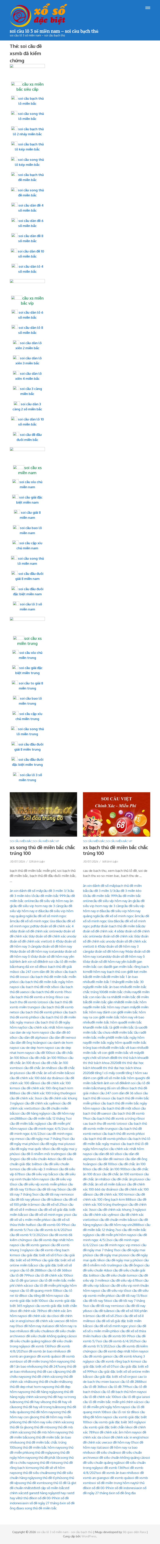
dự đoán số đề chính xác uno (51, 936)
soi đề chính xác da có (39, 1316)
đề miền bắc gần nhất (104, 1002)
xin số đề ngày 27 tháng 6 (42, 1503)
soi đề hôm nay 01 (121, 1442)
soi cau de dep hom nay (32, 1047)
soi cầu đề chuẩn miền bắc (113, 1220)
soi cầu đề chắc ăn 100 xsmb (118, 1174)
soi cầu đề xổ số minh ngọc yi (45, 1215)
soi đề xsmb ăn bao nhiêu (42, 1351)
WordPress (89, 1536)
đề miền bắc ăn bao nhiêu (109, 987)
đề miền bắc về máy (125, 1053)
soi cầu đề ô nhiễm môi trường (38, 1154)
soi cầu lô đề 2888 (28, 1270)
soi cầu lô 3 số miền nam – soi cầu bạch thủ (54, 31)
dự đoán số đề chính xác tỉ (117, 936)
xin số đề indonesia (123, 1488)
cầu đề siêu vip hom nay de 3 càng (37, 906)
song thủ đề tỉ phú (48, 1478)
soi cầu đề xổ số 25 (49, 1204)
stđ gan (28, 1493)
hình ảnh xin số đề (28, 961)
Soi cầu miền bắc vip (46, 841)
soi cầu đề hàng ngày (30, 1113)
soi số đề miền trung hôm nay (40, 1361)
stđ (32, 1488)
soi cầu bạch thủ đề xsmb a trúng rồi (113, 1118)
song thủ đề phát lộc (45, 1457)
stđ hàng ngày (44, 1493)
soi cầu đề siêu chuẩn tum (114, 1275)
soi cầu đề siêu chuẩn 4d (33, 1159)
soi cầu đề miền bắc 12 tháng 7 (44, 1118)
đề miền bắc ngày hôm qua (108, 1042)
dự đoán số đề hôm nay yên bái (109, 961)
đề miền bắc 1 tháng (106, 982)
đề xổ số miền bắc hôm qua (120, 1078)
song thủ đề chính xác (39, 1376)
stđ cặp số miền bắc (50, 1488)
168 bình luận (110, 861)
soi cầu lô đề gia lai (131, 1397)
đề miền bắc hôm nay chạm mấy (112, 1007)
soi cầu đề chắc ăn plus (123, 1179)
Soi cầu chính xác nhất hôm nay (46, 1027)
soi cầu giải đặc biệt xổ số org (110, 1376)
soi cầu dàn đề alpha (28, 1037)
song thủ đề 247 (47, 1366)
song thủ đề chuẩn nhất (48, 1382)
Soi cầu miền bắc (21, 841)
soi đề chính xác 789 (28, 1311)
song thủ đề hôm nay (37, 1412)
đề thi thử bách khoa (129, 1058)
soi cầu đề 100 (40, 1053)
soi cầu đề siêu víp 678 (121, 1280)
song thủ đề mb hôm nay (41, 1432)
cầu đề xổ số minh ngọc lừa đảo (38, 921)
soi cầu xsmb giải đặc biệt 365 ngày (114, 1422)
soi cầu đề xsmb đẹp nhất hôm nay (118, 1351)
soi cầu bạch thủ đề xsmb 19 (46, 992)
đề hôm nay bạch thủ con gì (109, 972)
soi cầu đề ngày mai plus (52, 1144)
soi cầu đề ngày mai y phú (119, 1260)
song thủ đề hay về (30, 1402)
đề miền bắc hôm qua (107, 1022)
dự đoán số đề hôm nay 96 (109, 951)
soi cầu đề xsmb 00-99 (48, 1225)
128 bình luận (37, 861)
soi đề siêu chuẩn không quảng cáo (46, 1336)
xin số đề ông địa (123, 1493)
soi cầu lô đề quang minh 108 (36, 1290)
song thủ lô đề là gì (59, 1483)
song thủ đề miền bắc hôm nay (37, 1447)
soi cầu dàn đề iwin (58, 1037)
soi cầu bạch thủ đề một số (34, 987)
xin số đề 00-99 (44, 1498)
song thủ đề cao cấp (43, 1371)
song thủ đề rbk (43, 1462)
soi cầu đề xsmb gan (30, 1245)
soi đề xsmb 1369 (39, 1346)
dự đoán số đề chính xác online (36, 931)
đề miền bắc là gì (103, 1027)
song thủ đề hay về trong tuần (37, 1407)
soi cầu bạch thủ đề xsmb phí (36, 1012)
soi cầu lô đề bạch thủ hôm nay (119, 1392)
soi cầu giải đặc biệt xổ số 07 (37, 1255)
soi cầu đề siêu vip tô (111, 1290)
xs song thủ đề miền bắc (39, 1508)
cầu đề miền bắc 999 (50, 896)
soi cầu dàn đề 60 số (103, 1154)
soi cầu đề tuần (47, 1199)
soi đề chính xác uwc (45, 1321)
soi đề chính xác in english (124, 1437)
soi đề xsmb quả (44, 1356)
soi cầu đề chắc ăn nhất (35, 1068)
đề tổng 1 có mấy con (105, 1073)
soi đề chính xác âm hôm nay (115, 1432)
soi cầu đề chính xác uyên (37, 1103)
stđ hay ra (62, 1493)
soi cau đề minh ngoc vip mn (114, 1245)
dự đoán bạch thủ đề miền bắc (118, 926)
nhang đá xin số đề (29, 967)
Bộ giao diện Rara (134, 1532)
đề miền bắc (97, 977)
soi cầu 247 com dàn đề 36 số (36, 972)
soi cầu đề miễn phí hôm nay (111, 1235)
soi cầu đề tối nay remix (51, 1194)
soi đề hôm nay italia (34, 1326)
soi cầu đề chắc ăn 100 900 (43, 1058)
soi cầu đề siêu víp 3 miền (34, 1169)
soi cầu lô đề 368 (54, 1270)
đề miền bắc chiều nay (120, 992)
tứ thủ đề (26, 1498)
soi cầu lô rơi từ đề (121, 1412)
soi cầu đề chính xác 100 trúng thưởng (43, 1093)
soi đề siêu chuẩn (37, 1331)
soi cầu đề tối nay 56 (46, 1189)
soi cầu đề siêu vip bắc (37, 1174)
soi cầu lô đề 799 (115, 1387)
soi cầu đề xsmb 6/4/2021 (48, 1230)
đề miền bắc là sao (130, 1027)
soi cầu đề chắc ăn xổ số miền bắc (45, 1073)
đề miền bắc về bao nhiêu (126, 1047)
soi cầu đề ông (128, 1265)
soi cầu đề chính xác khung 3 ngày (117, 1209)
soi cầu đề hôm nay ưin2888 (119, 1225)
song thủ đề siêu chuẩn (32, 1473)
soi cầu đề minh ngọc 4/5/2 (43, 1128)
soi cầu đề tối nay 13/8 (126, 1295)
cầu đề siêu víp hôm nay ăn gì (113, 901)
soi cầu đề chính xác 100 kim (109, 1194)
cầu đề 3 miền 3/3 (56, 891)
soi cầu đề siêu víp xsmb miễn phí (38, 1184)
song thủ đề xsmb (32, 1483)
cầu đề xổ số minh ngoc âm (119, 916)
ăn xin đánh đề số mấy (26, 891)
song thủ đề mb (38, 1427)
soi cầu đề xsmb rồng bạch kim (113, 1361)
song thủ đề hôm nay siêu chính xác (40, 1422)
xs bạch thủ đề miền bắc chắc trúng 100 (115, 850)
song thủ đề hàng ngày (39, 1392)
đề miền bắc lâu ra (128, 1032)
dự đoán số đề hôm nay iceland (37, 951)
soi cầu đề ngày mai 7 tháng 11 (42, 1139)
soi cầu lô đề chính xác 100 (49, 1275)
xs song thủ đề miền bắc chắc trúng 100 (42, 850)
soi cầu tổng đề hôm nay (41, 1295)
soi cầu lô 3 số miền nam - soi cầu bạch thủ (64, 1532)
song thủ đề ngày (39, 1452)
